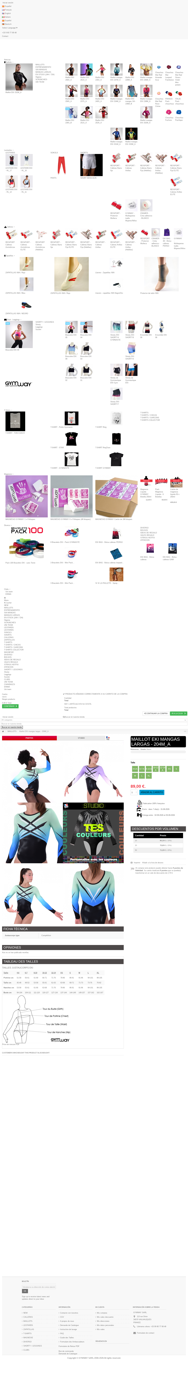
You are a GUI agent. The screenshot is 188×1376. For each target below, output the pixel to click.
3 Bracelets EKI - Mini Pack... (62, 563)
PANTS (53, 178)
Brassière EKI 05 (12, 350)
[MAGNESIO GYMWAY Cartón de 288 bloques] (116, 496)
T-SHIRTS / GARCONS (149, 418)
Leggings (39, 327)
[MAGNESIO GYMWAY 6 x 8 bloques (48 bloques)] (72, 496)
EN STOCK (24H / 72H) (45, 74)
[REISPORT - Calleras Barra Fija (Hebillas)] (146, 158)
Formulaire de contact (145, 1333)
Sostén (38, 329)
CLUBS (7, 679)
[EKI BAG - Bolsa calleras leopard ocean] (116, 554)
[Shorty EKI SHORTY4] (131, 348)
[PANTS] (62, 165)
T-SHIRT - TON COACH (15, 433)
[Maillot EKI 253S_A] (101, 112)
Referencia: (135, 749)
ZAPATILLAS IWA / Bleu (15, 293)
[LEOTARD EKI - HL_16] (27, 160)
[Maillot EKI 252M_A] (19, 77)
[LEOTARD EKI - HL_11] (27, 181)
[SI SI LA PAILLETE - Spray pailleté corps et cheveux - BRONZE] (116, 574)
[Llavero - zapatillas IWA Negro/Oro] (116, 284)
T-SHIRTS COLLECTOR (150, 420)
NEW (6, 605)
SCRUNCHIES (41, 79)
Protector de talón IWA (149, 293)
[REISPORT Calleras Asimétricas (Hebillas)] (42, 234)
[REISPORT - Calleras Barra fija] (116, 158)
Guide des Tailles (67, 1338)
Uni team (9, 592)
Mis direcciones (103, 1321)
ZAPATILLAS (9, 640)
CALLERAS (8, 637)
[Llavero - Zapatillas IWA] (116, 264)
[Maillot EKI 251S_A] (86, 112)
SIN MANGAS (41, 70)
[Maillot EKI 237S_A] (86, 91)
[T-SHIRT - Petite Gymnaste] (72, 418)
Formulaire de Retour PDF (69, 1346)
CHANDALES (9, 684)
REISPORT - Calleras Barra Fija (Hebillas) (146, 168)
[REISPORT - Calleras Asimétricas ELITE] (27, 234)
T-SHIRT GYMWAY (103, 468)
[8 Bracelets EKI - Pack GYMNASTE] (72, 533)
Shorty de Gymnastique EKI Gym (115, 380)
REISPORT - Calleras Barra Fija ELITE (176, 168)
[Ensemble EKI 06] (161, 327)
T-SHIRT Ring (100, 427)
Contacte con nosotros (69, 1313)
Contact (5, 36)
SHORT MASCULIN (88, 178)
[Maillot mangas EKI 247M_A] (116, 69)
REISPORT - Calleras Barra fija (116, 168)
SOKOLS (54, 153)
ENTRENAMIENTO (43, 67)
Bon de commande (66, 1351)
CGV (62, 1317)
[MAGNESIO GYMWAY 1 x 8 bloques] (27, 496)
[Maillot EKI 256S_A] (71, 69)
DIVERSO (144, 528)
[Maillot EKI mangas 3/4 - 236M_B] (131, 91)
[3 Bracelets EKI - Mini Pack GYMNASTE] (72, 554)
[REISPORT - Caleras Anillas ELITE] (176, 181)
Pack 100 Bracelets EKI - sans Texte (20, 563)
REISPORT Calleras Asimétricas (10, 244)
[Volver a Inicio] (3, 731)
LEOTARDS (10, 153)
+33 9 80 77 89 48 (9, 33)
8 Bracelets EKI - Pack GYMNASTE (65, 542)
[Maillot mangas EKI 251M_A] (116, 134)
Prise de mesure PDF (10, 1044)
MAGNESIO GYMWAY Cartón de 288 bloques (113, 519)
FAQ (62, 1333)
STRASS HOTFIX (147, 538)
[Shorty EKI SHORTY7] (116, 394)
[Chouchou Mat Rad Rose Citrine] (159, 93)
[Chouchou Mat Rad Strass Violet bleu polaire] (178, 67)
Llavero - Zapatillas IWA (105, 273)
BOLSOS (144, 530)
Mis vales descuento (105, 1317)
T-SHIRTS (144, 413)
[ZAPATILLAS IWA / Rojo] (27, 264)
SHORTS (84, 153)
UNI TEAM (40, 82)
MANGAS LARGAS (43, 72)
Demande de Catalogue (69, 1325)
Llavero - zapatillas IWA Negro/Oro (109, 293)
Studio (81, 738)
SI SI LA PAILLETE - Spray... (107, 583)
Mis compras (102, 1313)
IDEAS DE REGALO (148, 533)
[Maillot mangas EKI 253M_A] (131, 134)
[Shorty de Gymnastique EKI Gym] (116, 370)
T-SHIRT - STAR (57, 448)
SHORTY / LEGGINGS (45, 322)
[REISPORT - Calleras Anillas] (131, 158)
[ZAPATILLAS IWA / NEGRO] (27, 305)
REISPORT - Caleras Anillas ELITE (176, 191)
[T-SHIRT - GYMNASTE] (72, 459)
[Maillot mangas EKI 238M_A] (146, 91)
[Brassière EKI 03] (86, 348)
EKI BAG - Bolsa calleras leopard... (109, 563)
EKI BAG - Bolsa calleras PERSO (109, 542)
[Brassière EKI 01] (86, 370)
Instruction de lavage (68, 1329)
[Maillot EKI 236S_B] (71, 112)
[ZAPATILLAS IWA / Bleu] (27, 284)
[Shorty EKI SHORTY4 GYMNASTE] (116, 327)
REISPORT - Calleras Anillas (130, 168)
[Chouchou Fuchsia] (169, 112)
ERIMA (8, 594)
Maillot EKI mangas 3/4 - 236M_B (130, 101)
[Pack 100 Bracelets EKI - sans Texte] (27, 544)
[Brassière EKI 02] (71, 370)
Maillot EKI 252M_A (13, 92)
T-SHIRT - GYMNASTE (60, 468)
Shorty (38, 324)
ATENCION (144, 540)
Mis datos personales (105, 1325)
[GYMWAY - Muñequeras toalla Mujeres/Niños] (131, 205)
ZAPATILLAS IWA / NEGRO (17, 313)
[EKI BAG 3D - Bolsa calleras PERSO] (167, 232)
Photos (29, 738)
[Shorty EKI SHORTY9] (131, 327)
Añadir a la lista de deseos (152, 863)
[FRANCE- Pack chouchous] (169, 93)
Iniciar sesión (7, 3)
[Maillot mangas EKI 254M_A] (116, 91)
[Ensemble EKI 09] (146, 327)
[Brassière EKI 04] (86, 327)
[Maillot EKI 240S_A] (101, 91)
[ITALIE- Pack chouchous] (178, 93)
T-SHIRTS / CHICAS (148, 415)
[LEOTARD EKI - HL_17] (12, 160)
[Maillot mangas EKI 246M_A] (146, 69)
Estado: (143, 749)
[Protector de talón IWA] (161, 274)
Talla (133, 762)
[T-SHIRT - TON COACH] (15, 421)
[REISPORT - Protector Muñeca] (116, 205)
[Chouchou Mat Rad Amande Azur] (159, 67)
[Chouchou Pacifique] (178, 112)
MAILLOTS (40, 65)
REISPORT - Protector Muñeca (115, 215)
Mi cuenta (99, 1307)
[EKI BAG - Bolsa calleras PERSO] (116, 533)
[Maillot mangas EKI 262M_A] (146, 112)
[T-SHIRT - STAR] (72, 439)
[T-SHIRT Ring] (116, 418)
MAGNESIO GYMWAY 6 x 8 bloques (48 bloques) (71, 519)
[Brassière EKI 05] (19, 334)
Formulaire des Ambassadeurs (72, 1342)
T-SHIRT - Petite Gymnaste (62, 427)
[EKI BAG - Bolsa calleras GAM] (172, 548)
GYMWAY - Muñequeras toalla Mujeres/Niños (179, 243)
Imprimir (136, 863)
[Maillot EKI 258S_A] (71, 91)
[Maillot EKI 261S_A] (86, 69)
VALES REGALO (147, 535)
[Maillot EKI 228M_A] (131, 69)
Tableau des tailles (21, 961)
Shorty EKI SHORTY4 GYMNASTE (115, 337)
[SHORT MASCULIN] (91, 165)
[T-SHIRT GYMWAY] (116, 459)
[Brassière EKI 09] (71, 348)
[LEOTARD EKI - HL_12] (12, 181)
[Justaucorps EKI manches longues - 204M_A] (32, 772)
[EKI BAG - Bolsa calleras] (150, 548)
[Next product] (185, 731)
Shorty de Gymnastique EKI (130, 380)
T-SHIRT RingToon (102, 448)
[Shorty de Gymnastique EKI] (131, 370)
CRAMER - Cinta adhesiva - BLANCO (146, 215)
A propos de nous (67, 1321)
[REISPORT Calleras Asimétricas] (12, 234)
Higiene (38, 77)
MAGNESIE (9, 652)
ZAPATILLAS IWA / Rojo (15, 273)
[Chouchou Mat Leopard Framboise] (169, 67)
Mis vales (101, 1329)
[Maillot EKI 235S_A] (101, 69)
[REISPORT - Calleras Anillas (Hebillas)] (161, 158)
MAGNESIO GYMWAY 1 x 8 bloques (20, 519)
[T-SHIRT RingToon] (116, 439)
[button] (7, 589)
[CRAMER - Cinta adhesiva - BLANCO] (146, 205)
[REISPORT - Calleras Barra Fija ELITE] (176, 158)
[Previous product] (184, 731)
